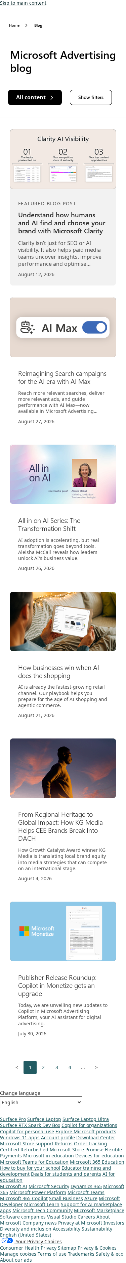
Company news (40, 1223)
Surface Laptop (44, 1119)
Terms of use (52, 1254)
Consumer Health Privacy (28, 1248)
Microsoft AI (13, 1186)
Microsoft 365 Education (97, 1162)
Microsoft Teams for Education (34, 1162)
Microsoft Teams (86, 1192)
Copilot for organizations (89, 1125)
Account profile (58, 1137)
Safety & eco (109, 1254)
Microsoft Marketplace (99, 1210)
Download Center (95, 1137)
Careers (86, 1217)
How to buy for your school (30, 1168)
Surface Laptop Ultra (85, 1119)
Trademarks (81, 1254)
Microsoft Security (49, 1186)
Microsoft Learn (41, 1204)
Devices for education (99, 1155)
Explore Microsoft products (85, 1131)
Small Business (66, 1198)
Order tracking (90, 1143)
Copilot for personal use (27, 1131)
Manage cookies (18, 1254)
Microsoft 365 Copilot (24, 1198)
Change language (20, 1093)
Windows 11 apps (20, 1137)
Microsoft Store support (26, 1143)
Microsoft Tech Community (42, 1210)
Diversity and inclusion (25, 1229)
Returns (64, 1143)
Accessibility (66, 1229)
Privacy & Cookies (97, 1248)
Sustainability (97, 1229)
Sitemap (67, 1248)
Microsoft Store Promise (76, 1149)
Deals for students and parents (66, 1174)
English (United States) (25, 1235)
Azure (90, 1198)
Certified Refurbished (24, 1149)
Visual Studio (61, 1217)
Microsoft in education (48, 1155)
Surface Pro (13, 1119)
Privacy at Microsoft (80, 1223)
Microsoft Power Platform (37, 1192)
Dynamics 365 (86, 1186)
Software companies (23, 1217)
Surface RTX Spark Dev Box (30, 1125)
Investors (113, 1223)
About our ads (16, 1260)
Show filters (90, 97)
